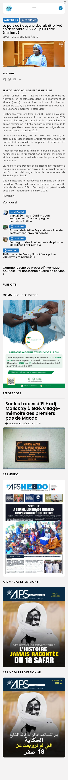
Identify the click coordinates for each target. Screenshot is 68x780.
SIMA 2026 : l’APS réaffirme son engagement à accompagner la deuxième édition (30, 218)
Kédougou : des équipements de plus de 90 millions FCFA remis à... (36, 244)
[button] (65, 3)
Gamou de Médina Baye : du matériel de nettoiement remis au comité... (36, 232)
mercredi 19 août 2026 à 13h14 (25, 423)
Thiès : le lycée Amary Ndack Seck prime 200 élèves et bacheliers (29, 255)
